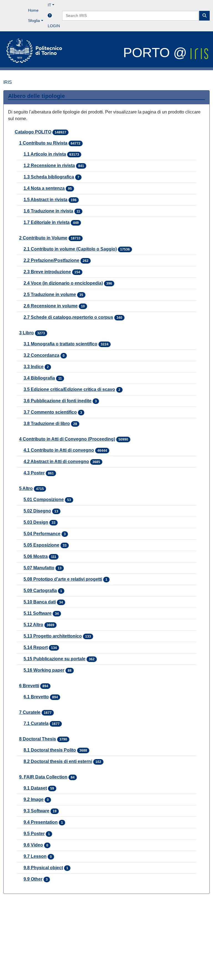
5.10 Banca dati (40, 602)
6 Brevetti (29, 685)
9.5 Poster (34, 833)
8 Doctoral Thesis (37, 739)
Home (33, 10)
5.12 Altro (33, 624)
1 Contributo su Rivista (43, 143)
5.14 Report (36, 647)
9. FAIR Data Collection (43, 777)
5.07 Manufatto (39, 567)
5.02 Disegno (37, 511)
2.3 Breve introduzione (47, 271)
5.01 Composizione (44, 499)
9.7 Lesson (35, 856)
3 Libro (26, 332)
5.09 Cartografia (40, 590)
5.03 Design (36, 522)
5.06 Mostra (36, 556)
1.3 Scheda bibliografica (49, 177)
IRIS (7, 82)
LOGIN (54, 26)
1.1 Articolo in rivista (45, 154)
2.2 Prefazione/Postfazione (51, 260)
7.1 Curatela (36, 723)
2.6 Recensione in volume (51, 306)
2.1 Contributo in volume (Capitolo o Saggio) (70, 249)
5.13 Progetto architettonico (53, 636)
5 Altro (26, 488)
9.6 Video (33, 845)
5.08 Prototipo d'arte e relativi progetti (63, 579)
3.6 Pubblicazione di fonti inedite (58, 400)
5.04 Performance (42, 533)
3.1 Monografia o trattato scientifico (60, 344)
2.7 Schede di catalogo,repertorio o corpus (68, 317)
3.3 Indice (34, 366)
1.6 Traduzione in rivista (48, 211)
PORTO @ (157, 52)
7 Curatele (29, 712)
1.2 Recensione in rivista (49, 165)
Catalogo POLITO (33, 132)
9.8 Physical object (43, 867)
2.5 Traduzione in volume (50, 294)
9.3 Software (36, 810)
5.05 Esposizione (41, 545)
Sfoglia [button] (34, 20)
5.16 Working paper (44, 670)
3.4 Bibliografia (39, 378)
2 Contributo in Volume (43, 238)
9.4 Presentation (41, 822)
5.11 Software (38, 613)
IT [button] (49, 5)
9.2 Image (34, 799)
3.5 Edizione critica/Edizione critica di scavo (69, 389)
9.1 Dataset (35, 788)
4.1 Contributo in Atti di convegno (59, 450)
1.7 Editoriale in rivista (47, 222)
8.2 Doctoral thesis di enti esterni (58, 761)
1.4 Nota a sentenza (44, 188)
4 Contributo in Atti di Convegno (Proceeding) (67, 439)
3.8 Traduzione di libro (47, 423)
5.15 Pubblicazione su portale (54, 658)
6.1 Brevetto (36, 696)
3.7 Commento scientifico (50, 412)
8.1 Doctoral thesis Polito (50, 750)
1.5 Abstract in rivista (45, 199)
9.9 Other (33, 879)
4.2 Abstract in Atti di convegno (56, 461)
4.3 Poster (34, 473)
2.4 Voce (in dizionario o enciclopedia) (63, 283)
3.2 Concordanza (41, 355)
